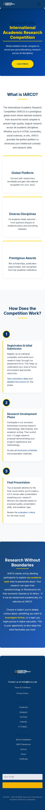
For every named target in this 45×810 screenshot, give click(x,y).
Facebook (23, 707)
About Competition (23, 739)
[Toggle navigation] (38, 4)
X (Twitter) (22, 727)
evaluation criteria (26, 512)
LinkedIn (23, 722)
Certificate (23, 759)
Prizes (23, 754)
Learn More (22, 64)
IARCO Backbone (23, 744)
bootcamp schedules (27, 450)
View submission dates (17, 378)
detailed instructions (16, 382)
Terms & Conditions (22, 687)
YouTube (23, 717)
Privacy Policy (22, 693)
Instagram (23, 712)
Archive (23, 749)
